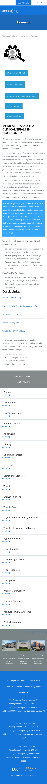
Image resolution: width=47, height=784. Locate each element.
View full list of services (36, 632)
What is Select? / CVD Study (16, 73)
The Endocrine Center (10, 36)
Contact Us (23, 693)
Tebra (34, 775)
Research (34, 36)
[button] (24, 3)
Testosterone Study (13, 106)
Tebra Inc (23, 681)
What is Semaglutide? (14, 116)
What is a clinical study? (15, 85)
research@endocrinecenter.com (27, 219)
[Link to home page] (20, 10)
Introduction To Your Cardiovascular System (21, 96)
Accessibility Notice (33, 687)
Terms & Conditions (14, 687)
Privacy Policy (35, 680)
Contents (24, 36)
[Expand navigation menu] (44, 10)
